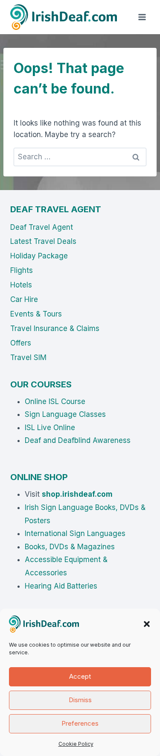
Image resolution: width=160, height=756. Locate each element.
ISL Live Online (50, 427)
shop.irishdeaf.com (77, 494)
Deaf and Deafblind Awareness (78, 440)
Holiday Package (39, 256)
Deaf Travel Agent (41, 227)
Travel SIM (28, 357)
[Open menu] (142, 16)
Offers (20, 343)
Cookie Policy (75, 744)
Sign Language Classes (65, 414)
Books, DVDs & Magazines (70, 546)
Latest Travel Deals (43, 241)
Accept (80, 676)
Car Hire (24, 299)
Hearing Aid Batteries (61, 586)
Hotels (21, 285)
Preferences (80, 723)
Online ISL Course (55, 401)
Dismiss (80, 700)
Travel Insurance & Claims (54, 328)
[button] (147, 624)
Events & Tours (36, 314)
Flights (21, 270)
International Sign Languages (75, 533)
